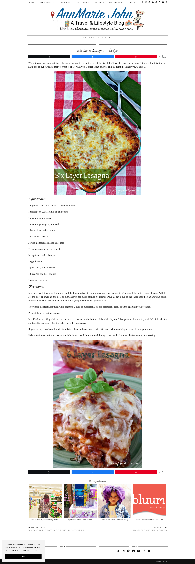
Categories (83, 2)
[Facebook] (159, 2)
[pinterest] (133, 551)
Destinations (116, 2)
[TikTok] (156, 2)
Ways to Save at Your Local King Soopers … (45, 519)
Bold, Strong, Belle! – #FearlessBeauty (114, 519)
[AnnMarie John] (97, 17)
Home (32, 2)
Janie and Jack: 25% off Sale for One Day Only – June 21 (56, 528)
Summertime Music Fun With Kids (149, 528)
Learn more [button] (32, 550)
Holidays (99, 2)
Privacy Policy (162, 561)
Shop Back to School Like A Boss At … (80, 519)
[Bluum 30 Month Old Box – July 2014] (149, 501)
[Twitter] (143, 2)
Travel (131, 2)
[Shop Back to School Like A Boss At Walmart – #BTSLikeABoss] (80, 501)
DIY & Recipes (47, 2)
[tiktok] (144, 551)
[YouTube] (153, 2)
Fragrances (65, 2)
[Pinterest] (149, 2)
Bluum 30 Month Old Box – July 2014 (149, 519)
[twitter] (118, 551)
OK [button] (23, 556)
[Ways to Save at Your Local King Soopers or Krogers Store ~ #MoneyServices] (45, 501)
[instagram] (123, 551)
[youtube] (138, 551)
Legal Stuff (105, 38)
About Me (88, 38)
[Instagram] (146, 2)
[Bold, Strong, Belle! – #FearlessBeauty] (114, 501)
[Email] (163, 2)
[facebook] (128, 551)
